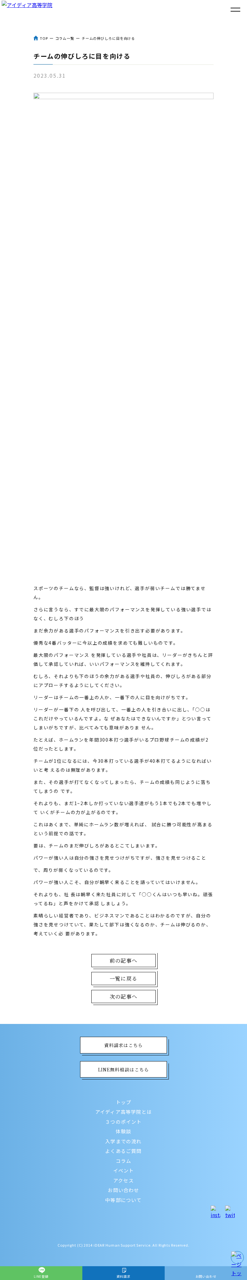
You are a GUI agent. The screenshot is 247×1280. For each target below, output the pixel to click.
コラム (124, 1160)
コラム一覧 (64, 38)
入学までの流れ (123, 1141)
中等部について (123, 1200)
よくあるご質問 (123, 1150)
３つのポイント (123, 1121)
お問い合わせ (123, 1190)
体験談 (124, 1131)
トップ (124, 1102)
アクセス (123, 1180)
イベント (123, 1170)
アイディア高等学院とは (123, 1111)
